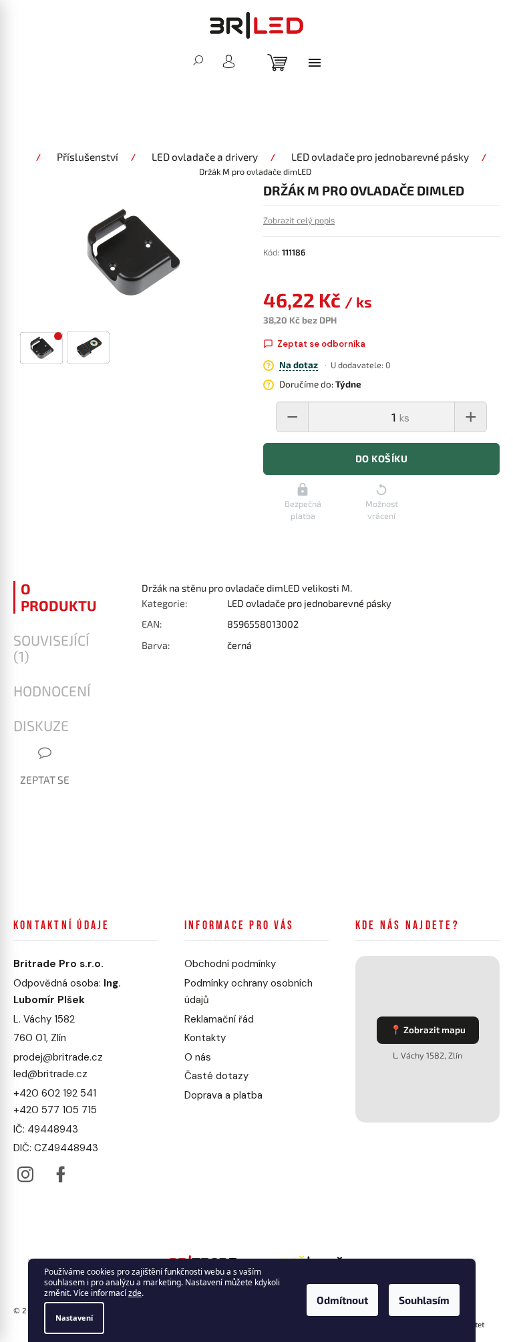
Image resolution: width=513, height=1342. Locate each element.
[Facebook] (60, 1173)
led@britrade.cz (50, 1076)
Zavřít (211, 692)
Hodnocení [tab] (52, 694)
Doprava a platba (220, 1097)
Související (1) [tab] (51, 650)
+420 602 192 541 (54, 1095)
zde (135, 1293)
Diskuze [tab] (41, 728)
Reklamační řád (215, 1021)
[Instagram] (25, 1173)
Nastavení (74, 1318)
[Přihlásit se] (223, 61)
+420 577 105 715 (55, 1112)
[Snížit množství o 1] (283, 419)
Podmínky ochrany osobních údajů (245, 993)
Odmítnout (342, 1301)
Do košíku (371, 461)
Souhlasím (424, 1301)
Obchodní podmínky (227, 966)
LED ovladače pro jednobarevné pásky (304, 606)
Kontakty (201, 1040)
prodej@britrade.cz (58, 1059)
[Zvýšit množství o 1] (460, 419)
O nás (194, 1059)
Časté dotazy (213, 1078)
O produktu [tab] (59, 600)
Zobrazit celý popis (289, 222)
